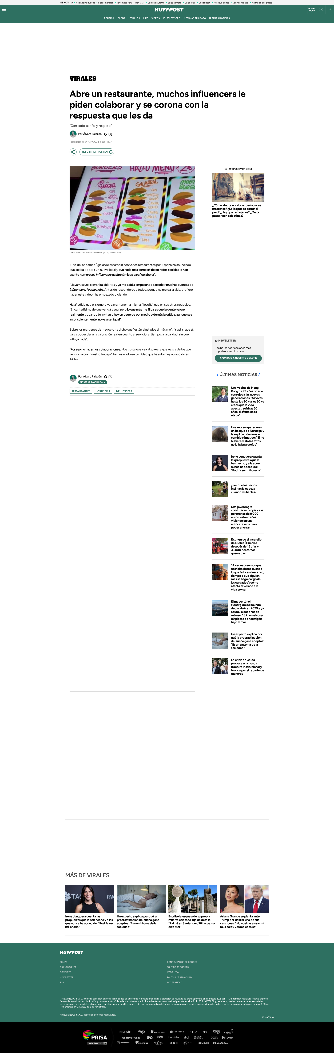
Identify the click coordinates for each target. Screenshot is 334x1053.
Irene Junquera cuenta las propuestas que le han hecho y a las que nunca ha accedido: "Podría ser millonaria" (246, 463)
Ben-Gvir (139, 2)
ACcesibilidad (174, 982)
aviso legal (173, 972)
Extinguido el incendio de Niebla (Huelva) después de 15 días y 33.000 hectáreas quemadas (246, 546)
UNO (151, 1037)
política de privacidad (179, 977)
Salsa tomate (174, 2)
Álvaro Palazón (92, 134)
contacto (65, 972)
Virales (83, 79)
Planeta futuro (213, 1037)
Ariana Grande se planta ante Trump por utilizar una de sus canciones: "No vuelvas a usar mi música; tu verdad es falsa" (242, 921)
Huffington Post (132, 1037)
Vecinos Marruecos (85, 2)
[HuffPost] (72, 951)
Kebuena (226, 1037)
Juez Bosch (204, 2)
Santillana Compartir (178, 1032)
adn (216, 1032)
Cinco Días (174, 1037)
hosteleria (103, 391)
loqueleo (204, 1042)
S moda (188, 1042)
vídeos (156, 18)
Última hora (312, 10)
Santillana (160, 1032)
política (109, 18)
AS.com (204, 1032)
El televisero (172, 18)
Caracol (229, 1032)
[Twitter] (110, 134)
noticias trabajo (195, 18)
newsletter (66, 977)
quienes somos (68, 967)
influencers (124, 391)
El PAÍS (127, 1032)
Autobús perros (221, 2)
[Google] (105, 134)
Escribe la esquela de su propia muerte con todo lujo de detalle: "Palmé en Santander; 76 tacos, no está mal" (191, 921)
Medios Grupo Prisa (96, 1043)
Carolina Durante (156, 2)
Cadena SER (193, 1032)
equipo (63, 962)
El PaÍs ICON (174, 1042)
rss (62, 982)
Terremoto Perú (124, 2)
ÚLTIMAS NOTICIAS (219, 18)
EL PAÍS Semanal (200, 1037)
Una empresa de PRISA (96, 1035)
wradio (161, 1037)
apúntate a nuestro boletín (238, 358)
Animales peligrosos (262, 2)
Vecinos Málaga (240, 2)
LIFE (145, 18)
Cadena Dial (187, 1037)
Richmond (125, 1042)
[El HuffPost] (169, 9)
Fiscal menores (105, 2)
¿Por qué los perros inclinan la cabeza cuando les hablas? (243, 488)
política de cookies (178, 967)
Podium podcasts (159, 1042)
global (122, 18)
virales (135, 18)
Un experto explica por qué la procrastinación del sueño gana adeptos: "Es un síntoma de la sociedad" (247, 641)
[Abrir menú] (4, 9)
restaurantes (80, 391)
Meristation (221, 1042)
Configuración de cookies (182, 962)
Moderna (142, 1042)
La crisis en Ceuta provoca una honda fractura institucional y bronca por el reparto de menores (247, 667)
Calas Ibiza (190, 2)
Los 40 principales (143, 1032)
